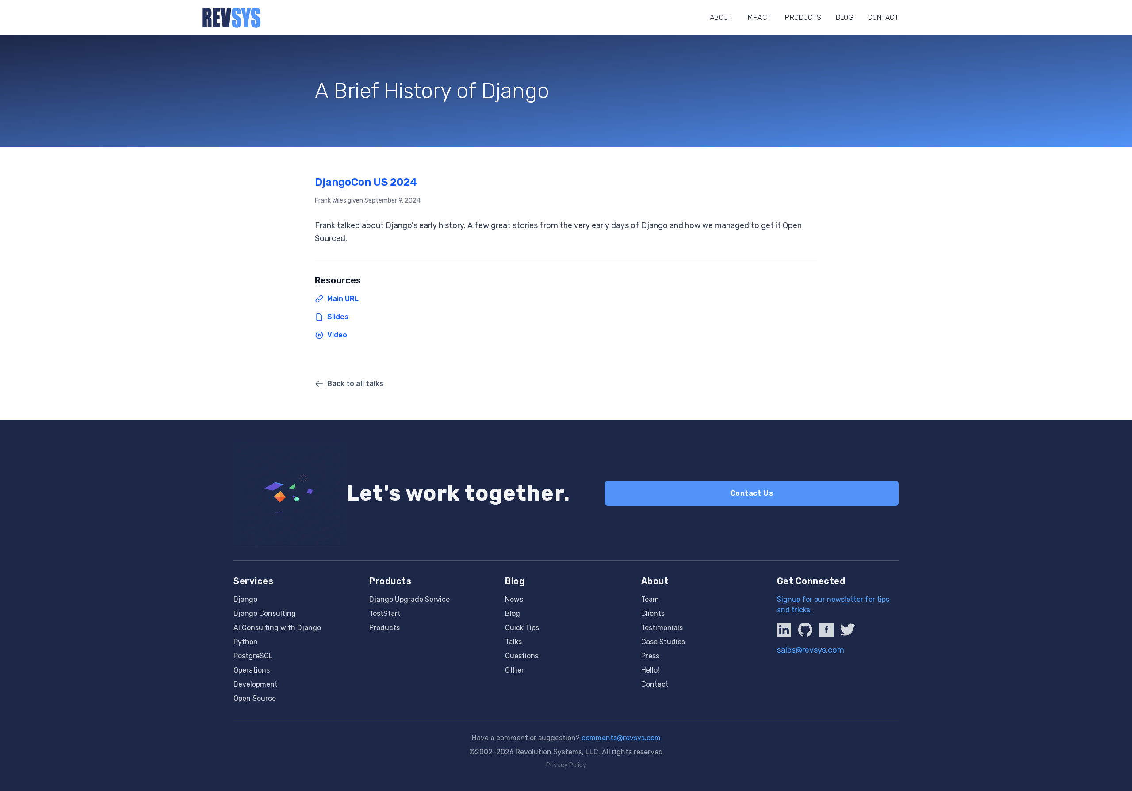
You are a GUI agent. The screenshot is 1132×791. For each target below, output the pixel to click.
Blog (845, 17)
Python (245, 642)
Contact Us (751, 493)
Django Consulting (264, 613)
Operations (251, 670)
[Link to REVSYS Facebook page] (826, 630)
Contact (883, 17)
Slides (337, 317)
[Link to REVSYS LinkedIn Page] (784, 630)
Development (255, 684)
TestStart (385, 613)
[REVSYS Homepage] (231, 17)
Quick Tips (522, 627)
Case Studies (663, 642)
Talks (513, 642)
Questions (522, 656)
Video (337, 335)
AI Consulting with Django (277, 627)
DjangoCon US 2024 (366, 182)
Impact (758, 17)
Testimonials (662, 627)
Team (650, 599)
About (721, 17)
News (514, 599)
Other (514, 670)
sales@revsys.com (810, 650)
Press (650, 656)
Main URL (343, 298)
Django (245, 599)
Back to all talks (355, 383)
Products (803, 17)
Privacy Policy (566, 765)
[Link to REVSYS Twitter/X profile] (848, 630)
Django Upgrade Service (409, 599)
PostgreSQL (253, 656)
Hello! (650, 670)
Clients (653, 613)
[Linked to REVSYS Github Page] (805, 630)
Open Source (254, 698)
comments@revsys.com (621, 738)
